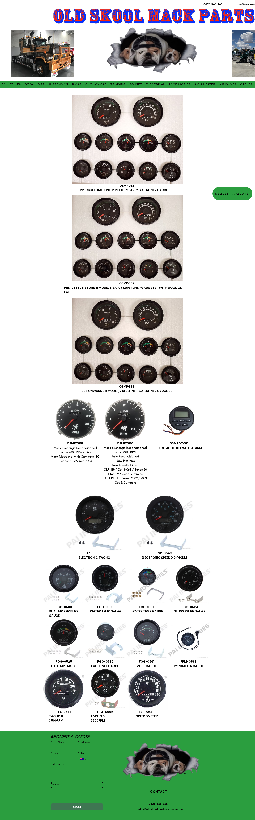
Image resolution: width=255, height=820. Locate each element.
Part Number (57, 764)
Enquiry (55, 784)
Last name (84, 741)
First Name (57, 741)
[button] (3, 84)
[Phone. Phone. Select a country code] (83, 759)
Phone (82, 752)
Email (54, 752)
